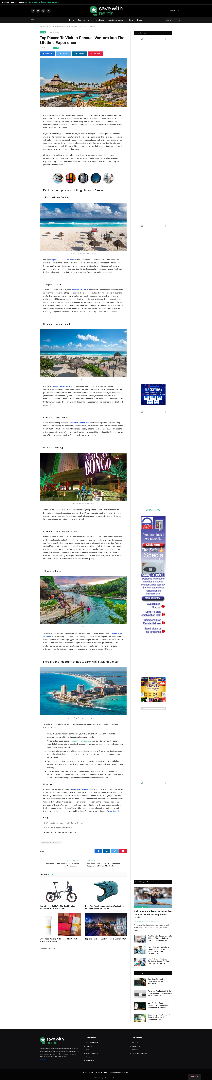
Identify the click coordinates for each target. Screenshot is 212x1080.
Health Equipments (141, 907)
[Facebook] (32, 121)
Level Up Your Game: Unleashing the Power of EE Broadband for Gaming (158, 1005)
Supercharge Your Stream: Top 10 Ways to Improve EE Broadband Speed (160, 1017)
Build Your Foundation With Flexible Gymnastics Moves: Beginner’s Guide (153, 914)
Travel (140, 20)
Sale (131, 20)
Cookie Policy (115, 1072)
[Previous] (54, 178)
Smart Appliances (115, 20)
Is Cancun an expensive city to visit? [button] (59, 828)
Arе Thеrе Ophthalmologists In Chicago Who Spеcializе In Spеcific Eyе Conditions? (160, 938)
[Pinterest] (32, 138)
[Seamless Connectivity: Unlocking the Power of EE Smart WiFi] (140, 982)
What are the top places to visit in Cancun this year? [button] (65, 823)
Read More (43, 1059)
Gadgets (100, 20)
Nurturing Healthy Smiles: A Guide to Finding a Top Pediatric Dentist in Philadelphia (158, 950)
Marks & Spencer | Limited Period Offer (105, 2)
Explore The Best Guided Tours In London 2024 (105, 939)
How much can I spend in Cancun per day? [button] (61, 832)
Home (71, 20)
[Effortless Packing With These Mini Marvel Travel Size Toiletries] (60, 924)
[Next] (113, 178)
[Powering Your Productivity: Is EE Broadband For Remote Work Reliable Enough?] (140, 994)
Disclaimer (135, 1050)
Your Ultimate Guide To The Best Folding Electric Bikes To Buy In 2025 (57, 907)
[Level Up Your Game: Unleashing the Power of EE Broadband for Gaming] (140, 1006)
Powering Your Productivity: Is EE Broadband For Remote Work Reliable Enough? (160, 993)
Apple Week (90, 1060)
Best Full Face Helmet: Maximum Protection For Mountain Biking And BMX (104, 907)
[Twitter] (32, 126)
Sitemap (127, 1072)
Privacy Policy (87, 1072)
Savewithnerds (113, 1078)
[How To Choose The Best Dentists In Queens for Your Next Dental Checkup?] (140, 962)
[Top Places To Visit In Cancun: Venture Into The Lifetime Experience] (83, 82)
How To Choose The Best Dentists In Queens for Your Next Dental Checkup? (158, 961)
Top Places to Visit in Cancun (51, 842)
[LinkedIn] (32, 132)
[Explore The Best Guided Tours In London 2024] (106, 924)
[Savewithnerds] (106, 11)
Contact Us (136, 1046)
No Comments (54, 32)
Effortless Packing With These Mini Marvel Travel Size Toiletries (58, 940)
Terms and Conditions (139, 1053)
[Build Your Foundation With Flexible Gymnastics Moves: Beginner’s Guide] (153, 897)
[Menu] (32, 20)
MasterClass (153, 921)
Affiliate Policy (102, 1072)
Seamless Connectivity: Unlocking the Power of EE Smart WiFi (158, 981)
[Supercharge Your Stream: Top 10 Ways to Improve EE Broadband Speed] (140, 1018)
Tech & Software (85, 20)
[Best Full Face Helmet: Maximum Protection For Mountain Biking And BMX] (106, 891)
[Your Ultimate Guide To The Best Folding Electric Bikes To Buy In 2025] (60, 891)
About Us (135, 1043)
